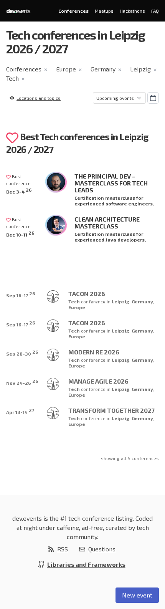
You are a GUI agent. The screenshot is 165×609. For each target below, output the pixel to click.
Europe (66, 69)
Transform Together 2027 (111, 410)
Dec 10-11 (20, 233)
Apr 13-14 (20, 411)
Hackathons (132, 10)
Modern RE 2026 (93, 352)
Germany (103, 69)
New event (137, 595)
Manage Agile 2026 (98, 381)
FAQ (155, 10)
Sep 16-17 (20, 294)
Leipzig (140, 69)
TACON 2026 (86, 293)
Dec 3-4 (19, 190)
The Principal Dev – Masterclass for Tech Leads (111, 183)
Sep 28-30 (22, 352)
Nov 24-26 (22, 382)
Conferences (73, 10)
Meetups (104, 10)
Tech (12, 78)
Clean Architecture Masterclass (107, 222)
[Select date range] (153, 98)
